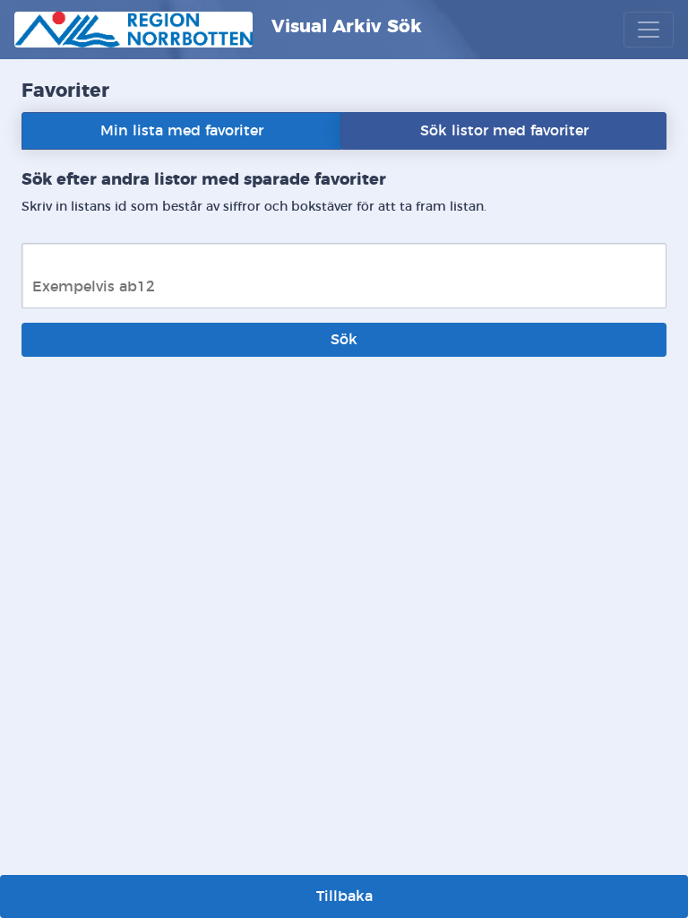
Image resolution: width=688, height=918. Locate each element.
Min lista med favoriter (181, 131)
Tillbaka (344, 896)
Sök (344, 340)
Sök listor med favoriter (504, 131)
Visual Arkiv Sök (344, 27)
